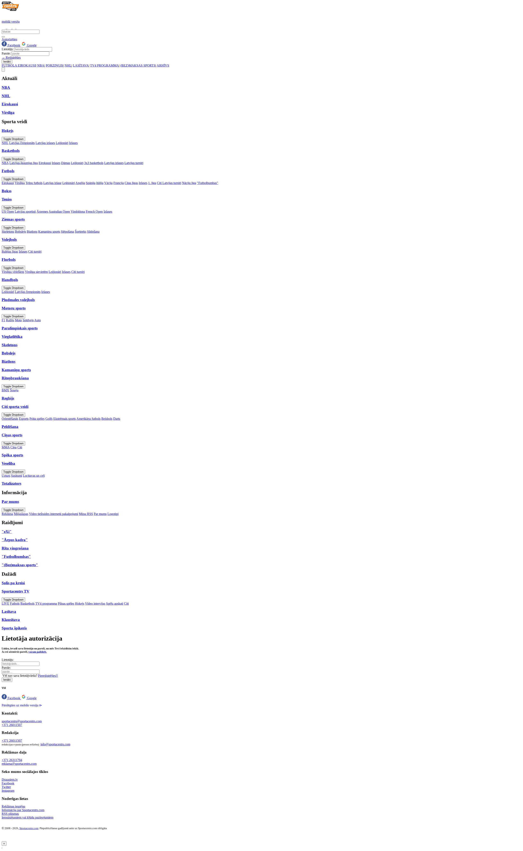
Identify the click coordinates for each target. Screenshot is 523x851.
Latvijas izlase (52, 183)
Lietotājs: (7, 49)
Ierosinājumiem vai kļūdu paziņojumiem (27, 817)
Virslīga (20, 183)
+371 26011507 (12, 725)
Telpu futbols (34, 183)
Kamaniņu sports (49, 231)
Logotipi (112, 514)
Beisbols (106, 418)
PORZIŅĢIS (54, 65)
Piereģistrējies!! (48, 675)
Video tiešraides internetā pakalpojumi (53, 514)
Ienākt (7, 61)
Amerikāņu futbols (88, 418)
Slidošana (93, 231)
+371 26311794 (12, 760)
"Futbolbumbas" (207, 183)
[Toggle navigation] (3, 69)
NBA (40, 65)
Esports (24, 418)
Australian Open (59, 211)
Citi (19, 447)
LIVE (5, 603)
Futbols (15, 603)
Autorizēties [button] (9, 39)
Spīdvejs (28, 320)
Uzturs (6, 475)
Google (31, 45)
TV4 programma (46, 603)
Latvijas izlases (45, 143)
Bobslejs (20, 231)
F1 (3, 320)
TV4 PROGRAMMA (104, 65)
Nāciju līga (189, 183)
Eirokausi (45, 163)
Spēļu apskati (114, 603)
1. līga (152, 183)
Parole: (6, 53)
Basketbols (27, 603)
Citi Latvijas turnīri (169, 183)
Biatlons (32, 231)
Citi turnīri (34, 251)
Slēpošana (67, 231)
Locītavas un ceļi (34, 475)
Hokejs (79, 603)
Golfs (49, 418)
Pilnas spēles (66, 603)
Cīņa (13, 447)
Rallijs (10, 320)
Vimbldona (78, 211)
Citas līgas (131, 183)
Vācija (108, 183)
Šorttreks (80, 231)
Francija (118, 183)
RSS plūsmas (10, 813)
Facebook (13, 45)
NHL (68, 65)
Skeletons (8, 231)
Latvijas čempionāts (22, 143)
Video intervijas (95, 603)
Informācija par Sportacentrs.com (23, 810)
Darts (116, 418)
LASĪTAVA (81, 65)
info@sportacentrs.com (55, 744)
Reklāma (7, 514)
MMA (6, 447)
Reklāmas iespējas (13, 806)
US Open (8, 211)
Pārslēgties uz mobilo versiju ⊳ (22, 705)
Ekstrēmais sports (64, 418)
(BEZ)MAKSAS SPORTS (137, 65)
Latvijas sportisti (25, 211)
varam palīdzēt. (37, 651)
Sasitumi (16, 475)
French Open (94, 211)
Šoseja (14, 390)
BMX (5, 390)
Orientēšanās (10, 418)
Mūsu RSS (86, 514)
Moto (18, 320)
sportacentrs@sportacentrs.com (22, 721)
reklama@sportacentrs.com (19, 763)
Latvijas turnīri (133, 163)
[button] (11, 698)
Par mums (100, 514)
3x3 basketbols (93, 163)
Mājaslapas (21, 514)
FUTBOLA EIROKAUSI (19, 65)
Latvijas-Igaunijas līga (23, 163)
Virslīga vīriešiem (13, 272)
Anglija (80, 183)
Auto (37, 320)
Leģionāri (62, 143)
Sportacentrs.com (28, 828)
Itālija (99, 183)
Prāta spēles (37, 418)
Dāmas (65, 163)
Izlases (73, 143)
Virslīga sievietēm (36, 272)
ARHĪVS (163, 65)
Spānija (90, 183)
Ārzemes (42, 211)
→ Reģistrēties (11, 57)
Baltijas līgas (10, 251)
